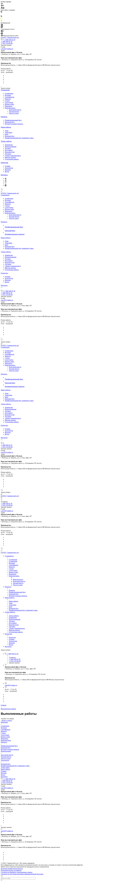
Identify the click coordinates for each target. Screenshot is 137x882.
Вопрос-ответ (9, 104)
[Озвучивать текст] (2, 31)
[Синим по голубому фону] (1, 17)
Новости (8, 99)
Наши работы (6, 127)
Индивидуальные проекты (14, 124)
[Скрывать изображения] (2, 27)
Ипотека (8, 170)
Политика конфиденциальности (12, 868)
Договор (8, 148)
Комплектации (10, 108)
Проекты (4, 117)
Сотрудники (9, 102)
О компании (5, 90)
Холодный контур (15, 110)
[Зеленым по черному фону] (1, 21)
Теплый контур (14, 111)
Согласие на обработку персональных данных (16, 872)
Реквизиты (8, 106)
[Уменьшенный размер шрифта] (2, 3)
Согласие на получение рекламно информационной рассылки (22, 874)
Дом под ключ (14, 113)
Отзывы (7, 166)
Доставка (8, 154)
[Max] (5, 184)
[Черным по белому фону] (1, 12)
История (8, 95)
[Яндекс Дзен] (5, 186)
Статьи (7, 101)
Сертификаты (9, 97)
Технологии (9, 168)
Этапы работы (6, 141)
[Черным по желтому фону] (1, 19)
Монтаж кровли (10, 157)
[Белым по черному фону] (1, 14)
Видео (7, 171)
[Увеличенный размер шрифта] (2, 8)
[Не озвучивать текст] (2, 34)
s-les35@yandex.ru (7, 49)
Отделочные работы (12, 159)
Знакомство (9, 145)
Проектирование (10, 146)
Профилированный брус (13, 120)
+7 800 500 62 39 (9, 40)
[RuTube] (5, 182)
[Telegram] (5, 180)
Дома (6, 131)
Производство (10, 152)
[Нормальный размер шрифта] (2, 5)
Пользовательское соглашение (11, 870)
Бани (6, 134)
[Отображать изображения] (2, 25)
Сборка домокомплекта (13, 155)
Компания (4, 722)
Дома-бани (8, 132)
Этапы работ (5, 767)
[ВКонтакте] (5, 178)
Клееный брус (10, 122)
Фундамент (9, 150)
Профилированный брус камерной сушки (19, 138)
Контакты (4, 175)
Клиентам (4, 163)
